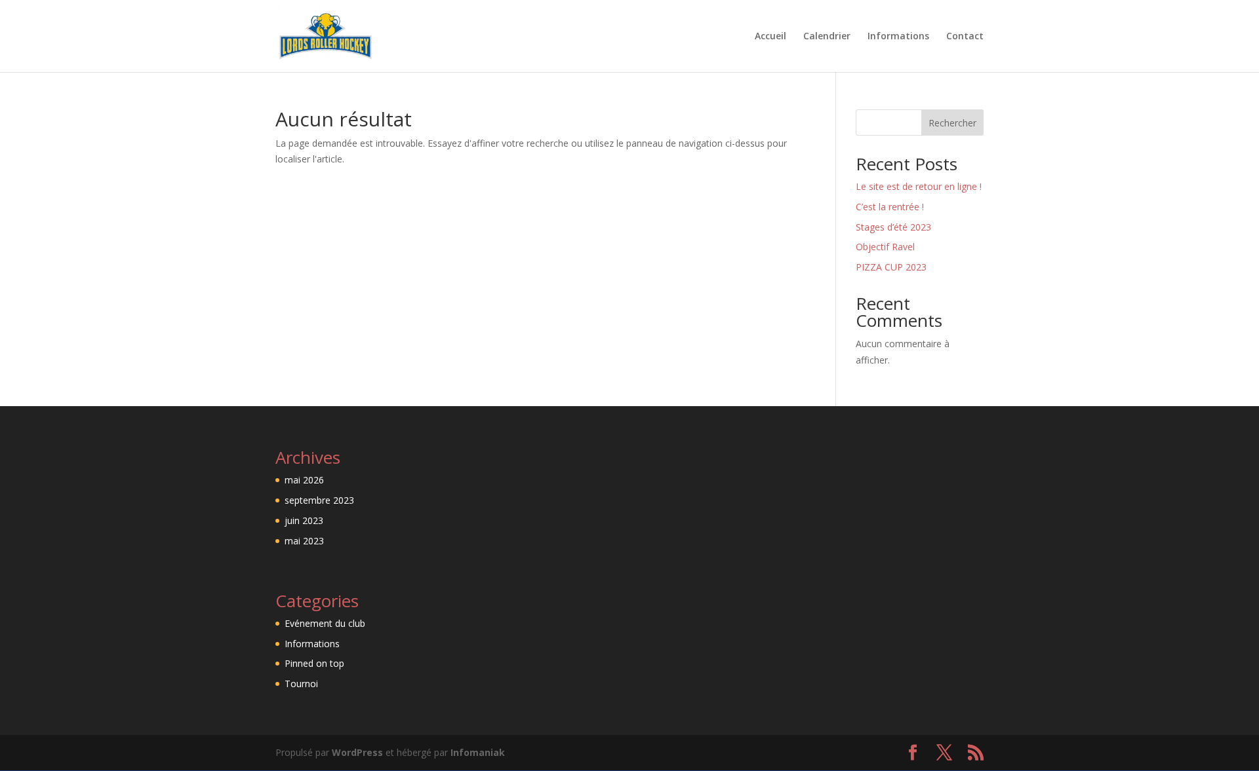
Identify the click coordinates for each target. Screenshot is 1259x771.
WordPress (357, 752)
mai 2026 (304, 480)
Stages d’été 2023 (893, 227)
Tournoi (301, 683)
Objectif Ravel (885, 246)
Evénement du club (325, 623)
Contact (965, 36)
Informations (898, 36)
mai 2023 (304, 541)
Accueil (770, 36)
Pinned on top (314, 663)
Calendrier (826, 36)
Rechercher (952, 123)
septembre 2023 (319, 500)
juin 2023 (304, 520)
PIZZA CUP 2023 (891, 267)
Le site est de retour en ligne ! (919, 186)
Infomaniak (477, 752)
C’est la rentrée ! (890, 206)
